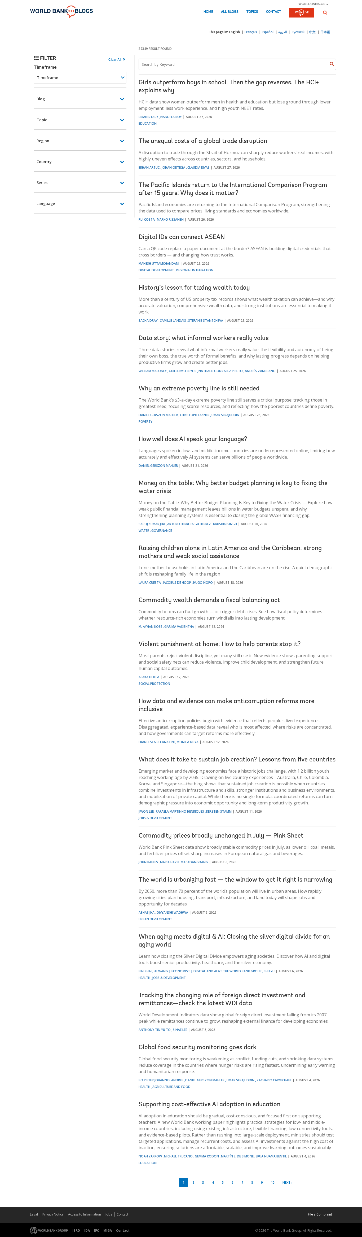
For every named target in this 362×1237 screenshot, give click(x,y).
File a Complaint (320, 1214)
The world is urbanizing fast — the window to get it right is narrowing (235, 880)
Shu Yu (269, 971)
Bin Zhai (145, 971)
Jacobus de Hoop (177, 582)
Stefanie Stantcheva (205, 320)
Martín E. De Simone (237, 1156)
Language (46, 203)
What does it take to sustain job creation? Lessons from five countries (237, 760)
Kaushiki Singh (225, 524)
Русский (298, 32)
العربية (282, 32)
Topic (42, 119)
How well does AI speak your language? (193, 439)
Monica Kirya (187, 742)
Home (208, 12)
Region (43, 140)
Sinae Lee (180, 1029)
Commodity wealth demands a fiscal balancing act (209, 600)
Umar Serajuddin (225, 415)
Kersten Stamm (219, 811)
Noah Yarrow (150, 1156)
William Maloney (153, 371)
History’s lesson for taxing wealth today (194, 288)
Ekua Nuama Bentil (271, 1156)
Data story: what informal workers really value (204, 338)
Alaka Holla (149, 677)
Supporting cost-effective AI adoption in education (209, 1104)
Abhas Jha (146, 912)
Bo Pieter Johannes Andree (161, 1080)
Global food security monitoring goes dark (198, 1047)
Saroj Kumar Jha (152, 524)
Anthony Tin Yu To (155, 1029)
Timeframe (45, 67)
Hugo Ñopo (203, 582)
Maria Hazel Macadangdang (184, 862)
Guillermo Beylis (182, 371)
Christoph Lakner (194, 415)
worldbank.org (313, 3)
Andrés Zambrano (260, 371)
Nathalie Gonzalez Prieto (220, 371)
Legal (34, 1214)
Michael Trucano (178, 1156)
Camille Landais (173, 320)
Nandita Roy (171, 117)
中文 (312, 32)
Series (42, 182)
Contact (273, 12)
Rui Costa (147, 219)
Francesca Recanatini (157, 742)
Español (267, 32)
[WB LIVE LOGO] (301, 13)
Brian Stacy (148, 117)
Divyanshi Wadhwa (172, 912)
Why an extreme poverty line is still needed (199, 389)
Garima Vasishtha (179, 626)
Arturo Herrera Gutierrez (189, 524)
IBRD (76, 1230)
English (234, 32)
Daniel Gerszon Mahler (158, 415)
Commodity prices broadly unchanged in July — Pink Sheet (221, 836)
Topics (252, 12)
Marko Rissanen (170, 219)
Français (251, 32)
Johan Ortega (173, 167)
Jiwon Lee (146, 811)
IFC (96, 1230)
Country (44, 161)
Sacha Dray (148, 320)
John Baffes (148, 862)
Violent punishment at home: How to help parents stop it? (220, 644)
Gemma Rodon (207, 1156)
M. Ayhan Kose (150, 626)
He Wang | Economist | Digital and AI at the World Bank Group (208, 971)
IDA (87, 1230)
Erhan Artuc (149, 167)
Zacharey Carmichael (274, 1080)
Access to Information (84, 1214)
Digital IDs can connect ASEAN (182, 237)
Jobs (108, 1214)
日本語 (325, 32)
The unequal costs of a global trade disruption (203, 141)
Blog (41, 98)
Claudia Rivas (198, 167)
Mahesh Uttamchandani (159, 263)
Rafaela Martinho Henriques (180, 811)
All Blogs (230, 12)
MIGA (107, 1230)
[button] (325, 12)
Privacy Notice (53, 1214)
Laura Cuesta (150, 582)
